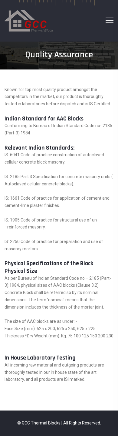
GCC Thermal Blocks (41, 423)
